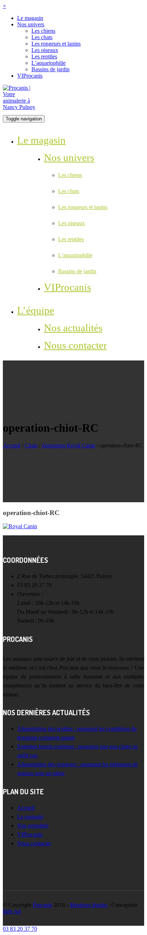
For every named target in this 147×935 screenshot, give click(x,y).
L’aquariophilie (48, 63)
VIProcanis (29, 76)
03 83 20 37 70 (20, 929)
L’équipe (35, 310)
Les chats (41, 37)
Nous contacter (75, 345)
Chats (31, 445)
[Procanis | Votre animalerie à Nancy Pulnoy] (21, 107)
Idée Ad (12, 911)
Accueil (11, 445)
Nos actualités (73, 327)
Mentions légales (88, 905)
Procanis (42, 905)
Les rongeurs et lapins (56, 44)
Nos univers (30, 24)
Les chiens (43, 31)
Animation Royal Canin (68, 445)
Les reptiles (44, 56)
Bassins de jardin (50, 69)
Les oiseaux (44, 50)
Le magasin (30, 18)
